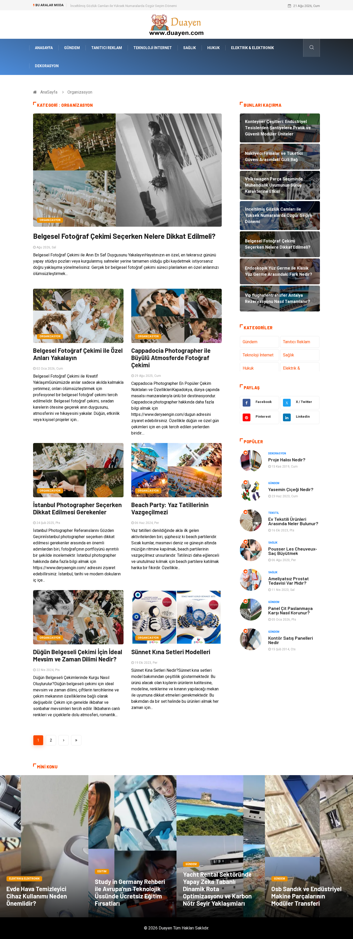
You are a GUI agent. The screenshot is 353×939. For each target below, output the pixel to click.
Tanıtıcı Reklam (106, 48)
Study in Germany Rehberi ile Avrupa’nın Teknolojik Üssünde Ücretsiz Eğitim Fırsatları (130, 892)
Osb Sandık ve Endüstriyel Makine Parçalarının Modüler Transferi (306, 896)
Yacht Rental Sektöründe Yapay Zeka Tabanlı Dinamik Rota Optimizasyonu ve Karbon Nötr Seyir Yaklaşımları (217, 889)
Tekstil (273, 513)
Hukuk (213, 48)
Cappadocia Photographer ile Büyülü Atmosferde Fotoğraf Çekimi (171, 358)
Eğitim (101, 871)
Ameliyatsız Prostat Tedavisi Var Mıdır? (288, 581)
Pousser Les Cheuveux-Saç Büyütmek (292, 551)
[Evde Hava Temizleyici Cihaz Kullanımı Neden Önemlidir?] (44, 846)
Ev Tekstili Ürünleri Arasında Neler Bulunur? (293, 521)
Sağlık (189, 48)
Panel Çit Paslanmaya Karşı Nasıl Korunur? (290, 610)
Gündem (72, 48)
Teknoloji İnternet (152, 48)
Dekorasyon (47, 66)
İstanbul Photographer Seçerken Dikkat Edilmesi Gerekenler (77, 508)
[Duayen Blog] (176, 24)
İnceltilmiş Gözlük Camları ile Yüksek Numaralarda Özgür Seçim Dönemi (123, 6)
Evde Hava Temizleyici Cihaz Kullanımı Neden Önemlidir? (36, 896)
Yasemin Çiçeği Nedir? (290, 489)
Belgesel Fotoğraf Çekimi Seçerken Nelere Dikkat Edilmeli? (124, 236)
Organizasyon (50, 220)
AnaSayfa (44, 48)
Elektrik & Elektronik (252, 48)
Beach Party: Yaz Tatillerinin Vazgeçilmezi (170, 508)
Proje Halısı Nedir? (286, 459)
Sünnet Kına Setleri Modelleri (170, 651)
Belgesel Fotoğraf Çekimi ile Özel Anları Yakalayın (78, 354)
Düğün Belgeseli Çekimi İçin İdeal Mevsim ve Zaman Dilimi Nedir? (77, 655)
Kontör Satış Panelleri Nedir (290, 640)
